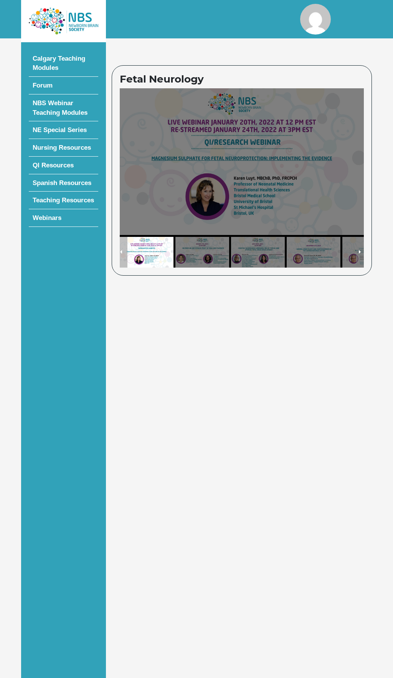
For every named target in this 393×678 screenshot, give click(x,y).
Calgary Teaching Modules (59, 63)
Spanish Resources (62, 182)
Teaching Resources (63, 200)
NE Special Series (60, 129)
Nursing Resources (62, 147)
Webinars (47, 217)
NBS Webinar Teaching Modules (60, 107)
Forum (43, 85)
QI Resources (53, 165)
